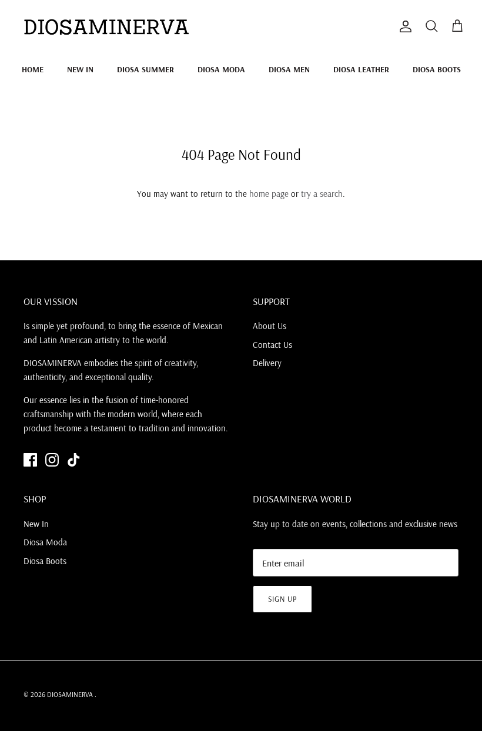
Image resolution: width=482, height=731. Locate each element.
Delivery (267, 362)
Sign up (282, 598)
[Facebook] (30, 460)
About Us (269, 325)
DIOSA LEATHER (361, 69)
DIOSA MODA (221, 69)
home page (269, 193)
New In (36, 523)
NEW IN (80, 69)
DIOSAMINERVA (71, 694)
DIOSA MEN (289, 69)
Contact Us (272, 344)
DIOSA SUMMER (145, 69)
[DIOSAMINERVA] (106, 26)
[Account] (403, 26)
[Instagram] (52, 460)
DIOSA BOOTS (437, 69)
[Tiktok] (74, 460)
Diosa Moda (45, 542)
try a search (322, 193)
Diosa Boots (45, 560)
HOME (32, 69)
